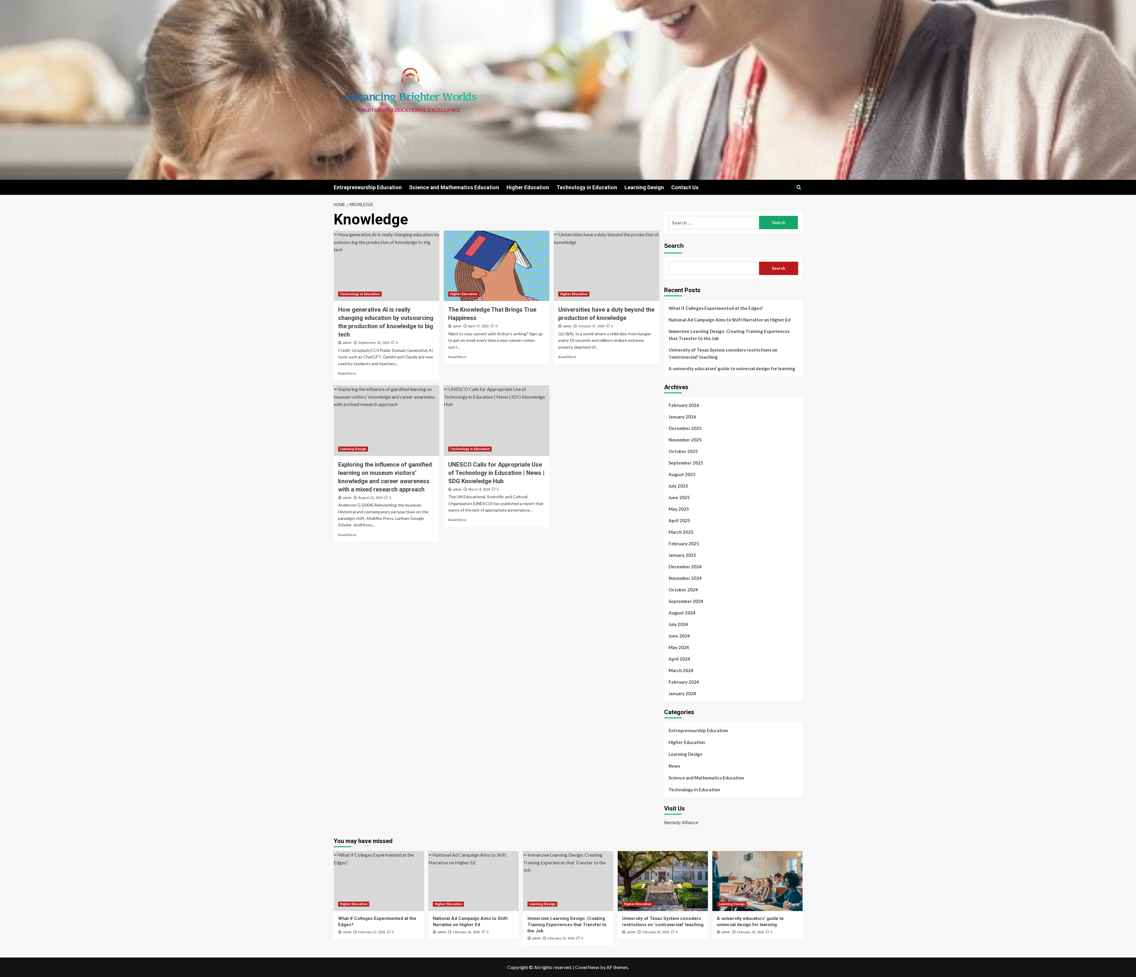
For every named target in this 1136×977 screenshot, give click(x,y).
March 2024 (681, 670)
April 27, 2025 (478, 326)
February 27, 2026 (371, 932)
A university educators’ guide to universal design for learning (732, 368)
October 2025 (683, 451)
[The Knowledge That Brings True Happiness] (496, 266)
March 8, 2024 (479, 489)
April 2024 (679, 658)
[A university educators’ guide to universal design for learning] (757, 881)
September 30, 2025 (373, 343)
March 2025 (681, 532)
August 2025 (682, 474)
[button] (799, 187)
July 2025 (678, 485)
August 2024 (682, 612)
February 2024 (684, 682)
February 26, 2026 (466, 932)
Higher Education (527, 187)
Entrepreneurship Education (368, 187)
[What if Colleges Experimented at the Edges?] (379, 881)
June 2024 (679, 635)
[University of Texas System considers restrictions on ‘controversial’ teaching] (663, 881)
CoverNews (587, 967)
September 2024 (686, 601)
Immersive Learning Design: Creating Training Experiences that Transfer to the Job (729, 335)
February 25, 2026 (561, 938)
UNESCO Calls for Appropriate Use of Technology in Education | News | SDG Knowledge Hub (496, 473)
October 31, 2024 (591, 326)
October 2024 (683, 589)
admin (347, 342)
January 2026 (682, 416)
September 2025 (686, 462)
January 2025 (682, 555)
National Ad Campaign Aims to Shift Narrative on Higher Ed (729, 319)
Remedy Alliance (681, 822)
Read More (347, 373)
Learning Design (644, 187)
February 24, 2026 (750, 932)
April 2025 (679, 520)
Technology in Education (586, 187)
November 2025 (685, 439)
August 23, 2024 (370, 498)
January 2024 (682, 693)
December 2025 (685, 428)
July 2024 (678, 624)
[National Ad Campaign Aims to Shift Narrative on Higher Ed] (473, 881)
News (674, 766)
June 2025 (679, 497)
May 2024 (679, 647)
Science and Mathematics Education (454, 187)
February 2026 (684, 405)
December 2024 (685, 566)
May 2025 (679, 509)
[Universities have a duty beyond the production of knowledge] (606, 266)
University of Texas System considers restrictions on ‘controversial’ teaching (723, 353)
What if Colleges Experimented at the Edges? (716, 308)
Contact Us (684, 187)
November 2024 (685, 578)
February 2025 (684, 543)
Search (674, 245)
